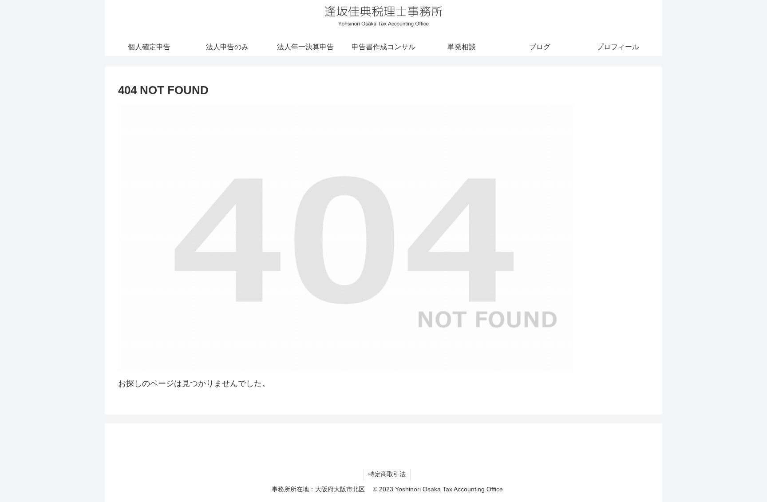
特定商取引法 (387, 474)
